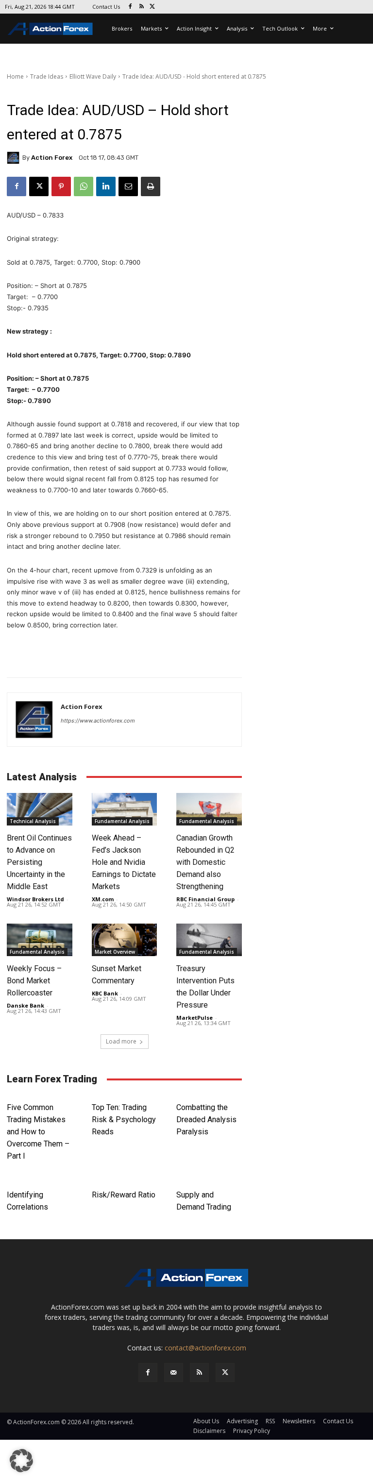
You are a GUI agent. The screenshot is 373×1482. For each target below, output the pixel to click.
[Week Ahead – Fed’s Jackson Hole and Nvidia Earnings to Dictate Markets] (124, 809)
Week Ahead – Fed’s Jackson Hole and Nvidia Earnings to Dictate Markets (124, 862)
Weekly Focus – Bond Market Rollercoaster (34, 980)
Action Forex (51, 157)
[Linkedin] (106, 186)
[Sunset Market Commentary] (124, 940)
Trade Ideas (46, 76)
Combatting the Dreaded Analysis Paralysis (206, 1119)
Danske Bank (25, 1005)
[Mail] (173, 1372)
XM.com (103, 899)
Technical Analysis (33, 821)
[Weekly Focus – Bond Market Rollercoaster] (39, 940)
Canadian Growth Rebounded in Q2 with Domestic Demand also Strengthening (205, 862)
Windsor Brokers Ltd (35, 899)
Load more (121, 1041)
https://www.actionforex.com (98, 720)
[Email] (128, 186)
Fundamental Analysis (122, 821)
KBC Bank (105, 993)
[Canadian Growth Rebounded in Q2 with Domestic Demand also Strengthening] (209, 809)
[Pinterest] (61, 186)
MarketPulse (194, 1017)
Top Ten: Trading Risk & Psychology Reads (124, 1119)
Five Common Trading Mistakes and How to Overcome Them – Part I (38, 1132)
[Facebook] (130, 7)
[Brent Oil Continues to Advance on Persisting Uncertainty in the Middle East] (39, 809)
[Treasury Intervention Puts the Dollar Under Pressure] (209, 940)
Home (15, 76)
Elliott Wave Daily (92, 76)
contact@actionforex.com (205, 1347)
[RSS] (141, 7)
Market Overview (115, 951)
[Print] (150, 186)
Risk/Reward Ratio (123, 1194)
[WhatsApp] (83, 186)
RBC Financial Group (205, 899)
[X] (152, 7)
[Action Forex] (50, 29)
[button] (21, 1460)
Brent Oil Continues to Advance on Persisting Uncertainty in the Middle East (39, 862)
